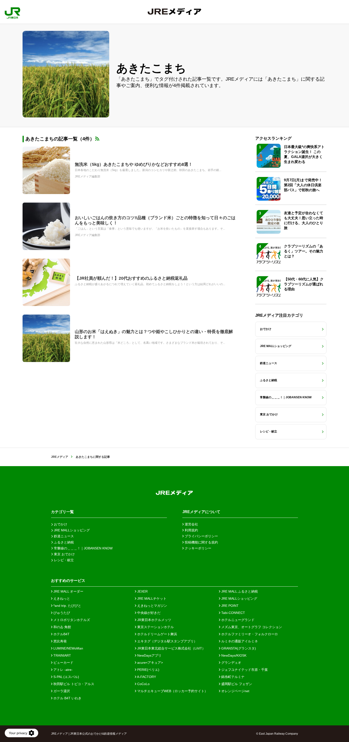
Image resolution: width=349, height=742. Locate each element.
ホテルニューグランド (237, 620)
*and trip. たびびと (66, 605)
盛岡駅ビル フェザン (236, 684)
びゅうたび (61, 613)
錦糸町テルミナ (232, 677)
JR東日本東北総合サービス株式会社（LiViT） (170, 648)
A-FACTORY (146, 677)
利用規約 (191, 530)
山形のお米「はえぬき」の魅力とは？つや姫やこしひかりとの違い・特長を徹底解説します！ (154, 334)
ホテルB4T (61, 634)
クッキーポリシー (197, 548)
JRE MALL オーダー (67, 591)
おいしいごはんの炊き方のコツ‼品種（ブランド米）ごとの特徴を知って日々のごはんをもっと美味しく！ (155, 220)
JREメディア (59, 457)
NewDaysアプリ (148, 655)
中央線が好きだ (148, 613)
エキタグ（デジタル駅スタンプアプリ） (166, 641)
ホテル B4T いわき (66, 698)
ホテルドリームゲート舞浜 (156, 634)
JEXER (142, 591)
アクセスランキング (273, 138)
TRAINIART (61, 655)
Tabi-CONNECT (232, 613)
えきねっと (61, 598)
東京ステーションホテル (155, 627)
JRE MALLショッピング (238, 598)
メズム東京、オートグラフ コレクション (251, 627)
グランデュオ (230, 662)
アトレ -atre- (62, 669)
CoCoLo (143, 684)
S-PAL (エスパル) (65, 677)
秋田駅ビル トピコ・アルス (73, 684)
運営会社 (191, 524)
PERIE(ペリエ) (147, 669)
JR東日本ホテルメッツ (153, 620)
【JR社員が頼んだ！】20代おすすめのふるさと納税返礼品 (131, 278)
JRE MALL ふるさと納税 (239, 591)
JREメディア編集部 (87, 176)
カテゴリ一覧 (62, 512)
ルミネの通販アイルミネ (239, 641)
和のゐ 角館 (61, 627)
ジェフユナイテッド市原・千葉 (244, 669)
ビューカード (62, 662)
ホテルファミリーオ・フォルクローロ (249, 634)
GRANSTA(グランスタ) (238, 648)
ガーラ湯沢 (61, 691)
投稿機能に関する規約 (201, 542)
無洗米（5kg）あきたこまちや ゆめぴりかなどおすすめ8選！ (134, 164)
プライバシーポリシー (201, 536)
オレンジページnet (234, 691)
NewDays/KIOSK (233, 655)
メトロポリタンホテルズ (71, 620)
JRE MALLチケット (151, 598)
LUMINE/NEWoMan (67, 648)
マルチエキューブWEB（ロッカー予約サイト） (172, 691)
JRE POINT (229, 605)
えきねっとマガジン (151, 605)
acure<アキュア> (149, 662)
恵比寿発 (59, 641)
